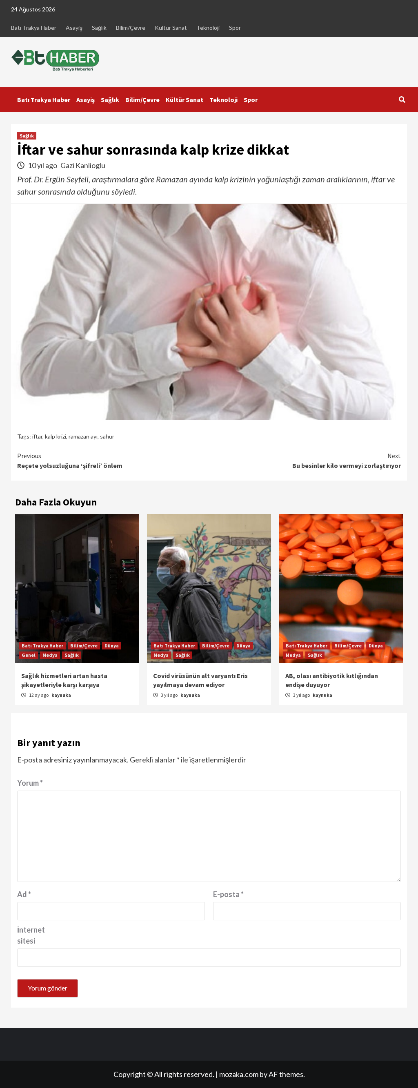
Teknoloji (208, 27)
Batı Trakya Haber (33, 27)
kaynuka (61, 695)
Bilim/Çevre (130, 27)
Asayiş (74, 27)
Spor (235, 27)
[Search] (402, 99)
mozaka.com (238, 1074)
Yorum (30, 782)
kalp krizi (55, 436)
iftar (37, 436)
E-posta (228, 894)
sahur (107, 436)
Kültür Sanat (171, 27)
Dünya (111, 646)
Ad (24, 894)
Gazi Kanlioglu (82, 165)
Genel (29, 655)
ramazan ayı (83, 436)
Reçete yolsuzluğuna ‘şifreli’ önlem (69, 461)
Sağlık (99, 27)
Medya (50, 655)
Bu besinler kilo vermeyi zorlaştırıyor (346, 461)
